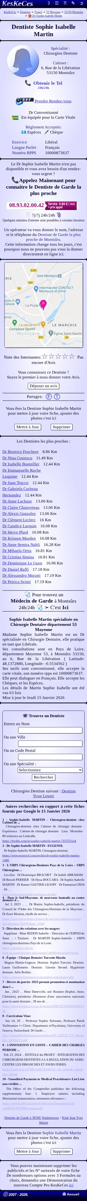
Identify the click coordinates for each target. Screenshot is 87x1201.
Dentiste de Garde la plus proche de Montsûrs (53, 237)
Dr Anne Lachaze (17, 501)
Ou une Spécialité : (20, 764)
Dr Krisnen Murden (19, 538)
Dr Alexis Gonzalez (19, 513)
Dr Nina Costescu (17, 458)
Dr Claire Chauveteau (20, 507)
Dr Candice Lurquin (19, 526)
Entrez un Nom (16, 724)
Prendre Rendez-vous (53, 101)
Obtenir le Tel (47, 84)
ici (71, 1185)
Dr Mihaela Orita (16, 550)
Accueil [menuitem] (70, 1194)
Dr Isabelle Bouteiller (20, 464)
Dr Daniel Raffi (15, 569)
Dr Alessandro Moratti (21, 575)
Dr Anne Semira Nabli (21, 544)
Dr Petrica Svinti (16, 582)
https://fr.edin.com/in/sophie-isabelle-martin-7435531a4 (39, 841)
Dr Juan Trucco (15, 482)
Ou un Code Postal (20, 750)
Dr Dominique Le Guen (22, 563)
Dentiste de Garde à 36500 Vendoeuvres (31, 1118)
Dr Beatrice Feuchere (20, 451)
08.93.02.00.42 (26, 205)
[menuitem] (81, 3)
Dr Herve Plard (15, 532)
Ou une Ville (14, 737)
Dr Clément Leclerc (19, 520)
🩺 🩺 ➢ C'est (43, 600)
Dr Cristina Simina (18, 557)
